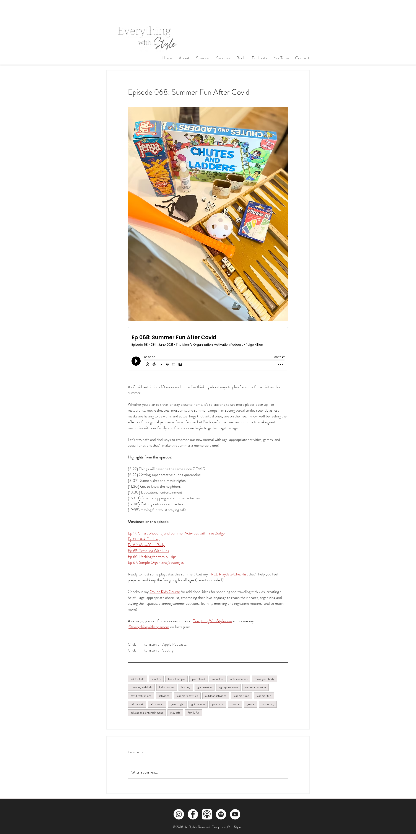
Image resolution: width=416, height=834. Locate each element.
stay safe (175, 712)
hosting (185, 687)
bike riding (268, 704)
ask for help (137, 679)
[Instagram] (179, 814)
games (250, 704)
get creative (204, 687)
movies (235, 704)
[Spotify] (221, 814)
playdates (217, 704)
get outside (198, 704)
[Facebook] (193, 814)
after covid (157, 704)
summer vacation (255, 687)
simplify (156, 679)
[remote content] (208, 351)
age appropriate (228, 687)
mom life (217, 679)
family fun (194, 712)
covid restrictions (141, 696)
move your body (264, 679)
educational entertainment (147, 712)
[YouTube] (235, 814)
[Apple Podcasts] (207, 814)
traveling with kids (141, 687)
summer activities (187, 696)
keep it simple (176, 679)
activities (164, 696)
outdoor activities (215, 696)
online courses (238, 679)
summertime (241, 696)
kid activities (166, 687)
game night (177, 704)
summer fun (264, 696)
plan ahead (198, 679)
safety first (137, 704)
